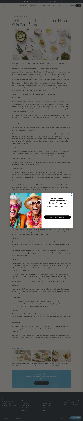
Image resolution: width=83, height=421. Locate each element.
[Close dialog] (71, 194)
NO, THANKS (57, 222)
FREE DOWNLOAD (57, 217)
